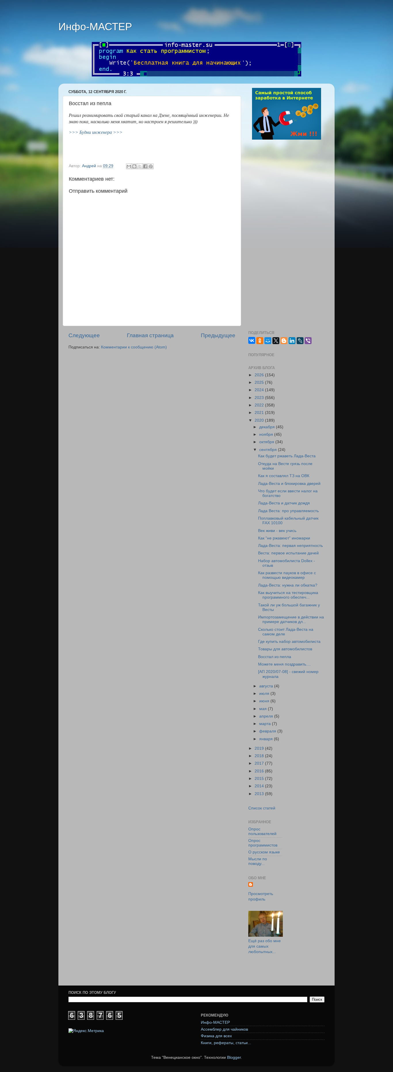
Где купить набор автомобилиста (289, 641)
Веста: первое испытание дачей (288, 553)
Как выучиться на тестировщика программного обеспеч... (288, 595)
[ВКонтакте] (251, 340)
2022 (260, 405)
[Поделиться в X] (140, 166)
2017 (260, 763)
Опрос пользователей (262, 831)
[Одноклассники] (259, 340)
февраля (268, 731)
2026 (260, 375)
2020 (260, 420)
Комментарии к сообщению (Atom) (134, 347)
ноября (266, 434)
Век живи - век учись (277, 531)
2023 (260, 398)
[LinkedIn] (292, 340)
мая (263, 709)
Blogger (234, 1057)
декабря (267, 427)
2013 (260, 794)
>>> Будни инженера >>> (96, 132)
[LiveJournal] (300, 340)
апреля (266, 716)
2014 (260, 786)
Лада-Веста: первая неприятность (290, 545)
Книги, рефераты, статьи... (226, 1043)
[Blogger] (284, 340)
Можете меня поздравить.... (284, 664)
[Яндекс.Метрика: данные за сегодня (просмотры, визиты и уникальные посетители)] (86, 1031)
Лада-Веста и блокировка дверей (289, 483)
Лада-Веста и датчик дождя (284, 503)
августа (266, 686)
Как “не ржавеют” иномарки (284, 538)
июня (264, 701)
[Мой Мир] (267, 340)
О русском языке (264, 852)
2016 (260, 771)
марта (265, 724)
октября (267, 442)
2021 (260, 412)
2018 (260, 756)
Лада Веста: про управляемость (288, 511)
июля (264, 693)
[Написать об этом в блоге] (134, 166)
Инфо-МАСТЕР (95, 26)
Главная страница (150, 335)
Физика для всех (216, 1036)
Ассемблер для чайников (224, 1029)
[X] (275, 340)
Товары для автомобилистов (285, 649)
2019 (260, 748)
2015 (260, 778)
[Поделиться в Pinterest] (151, 166)
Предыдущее (218, 335)
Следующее (84, 335)
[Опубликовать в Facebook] (145, 166)
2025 (260, 382)
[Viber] (308, 340)
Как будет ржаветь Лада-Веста (287, 456)
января (266, 739)
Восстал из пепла (274, 657)
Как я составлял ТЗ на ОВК (283, 476)
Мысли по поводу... (257, 861)
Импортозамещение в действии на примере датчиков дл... (291, 619)
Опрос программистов (262, 842)
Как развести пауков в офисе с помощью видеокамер (287, 575)
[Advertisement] (286, 236)
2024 (260, 390)
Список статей (261, 808)
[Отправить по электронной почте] (129, 166)
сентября (268, 450)
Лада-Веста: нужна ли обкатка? (287, 585)
